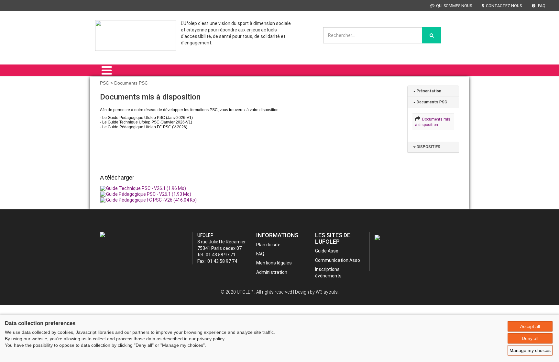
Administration (271, 272)
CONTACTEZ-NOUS (504, 5)
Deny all (530, 338)
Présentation (428, 91)
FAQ (541, 5)
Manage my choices (530, 350)
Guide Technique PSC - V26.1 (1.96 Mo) (146, 188)
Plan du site (268, 244)
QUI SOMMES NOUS (454, 5)
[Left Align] (431, 35)
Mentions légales (274, 262)
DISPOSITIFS (428, 147)
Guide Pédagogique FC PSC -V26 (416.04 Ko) (151, 200)
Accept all (530, 326)
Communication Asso (337, 260)
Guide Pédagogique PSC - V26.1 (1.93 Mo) (148, 194)
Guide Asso (326, 250)
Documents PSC (431, 102)
